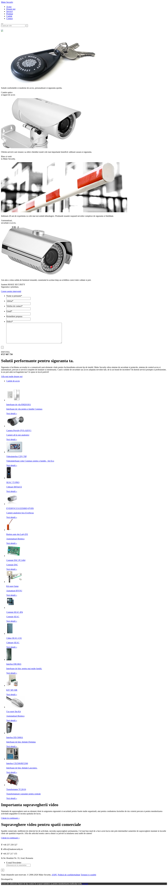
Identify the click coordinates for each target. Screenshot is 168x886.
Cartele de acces (13, 381)
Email (9, 311)
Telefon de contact (14, 306)
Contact (9, 18)
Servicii (9, 11)
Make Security (7, 2)
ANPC (54, 875)
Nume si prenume (14, 296)
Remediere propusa (14, 316)
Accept (85, 884)
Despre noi (10, 9)
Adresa (9, 301)
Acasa (8, 7)
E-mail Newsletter (13, 862)
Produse (9, 14)
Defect (9, 321)
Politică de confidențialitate (69, 875)
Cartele (9, 16)
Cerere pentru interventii (11, 291)
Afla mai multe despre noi (11, 376)
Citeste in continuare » (10, 818)
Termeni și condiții (88, 875)
